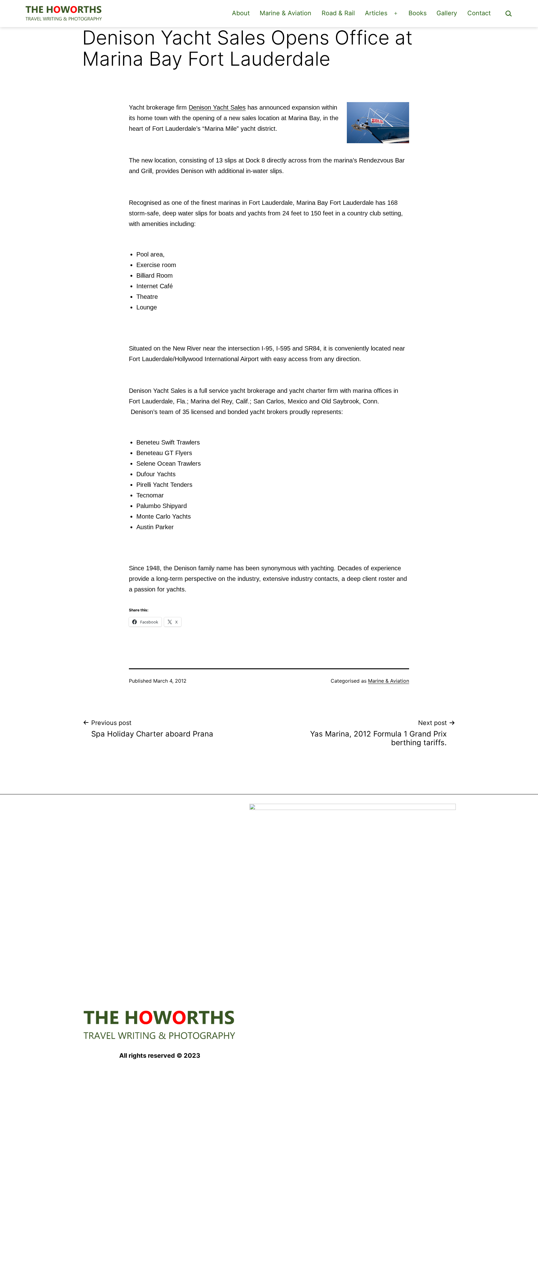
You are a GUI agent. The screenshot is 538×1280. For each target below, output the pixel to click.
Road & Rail (338, 13)
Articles (376, 13)
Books (417, 13)
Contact (479, 13)
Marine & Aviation (285, 13)
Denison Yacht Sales (217, 107)
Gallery (447, 13)
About (241, 13)
